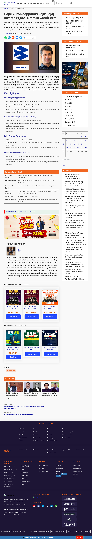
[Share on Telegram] (9, 37)
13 (74, 144)
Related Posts (9, 378)
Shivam (8, 33)
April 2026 (68, 109)
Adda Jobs (36, 450)
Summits (50, 435)
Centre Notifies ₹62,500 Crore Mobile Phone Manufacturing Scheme (74, 208)
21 (78, 148)
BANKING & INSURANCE (25, 466)
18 (67, 148)
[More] (53, 1)
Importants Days (52, 440)
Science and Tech (67, 435)
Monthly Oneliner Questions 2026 (75, 55)
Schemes (36, 435)
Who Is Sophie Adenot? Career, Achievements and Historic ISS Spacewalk (75, 215)
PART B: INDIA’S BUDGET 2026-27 (75, 27)
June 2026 (68, 103)
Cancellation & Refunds (58, 531)
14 (78, 144)
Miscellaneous (66, 438)
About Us (58, 465)
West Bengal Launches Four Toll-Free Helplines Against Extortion (74, 257)
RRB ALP (41, 468)
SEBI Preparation (9, 473)
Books (75, 477)
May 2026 (68, 106)
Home (6, 8)
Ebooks (75, 474)
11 (66, 144)
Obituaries (65, 429)
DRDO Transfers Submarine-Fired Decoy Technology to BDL (75, 221)
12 (71, 144)
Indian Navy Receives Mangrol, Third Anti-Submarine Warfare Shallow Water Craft (75, 184)
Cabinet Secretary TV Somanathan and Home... (50, 394)
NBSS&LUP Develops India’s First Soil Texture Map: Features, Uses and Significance (75, 191)
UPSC (23, 484)
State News (22, 435)
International (28, 3)
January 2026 (69, 119)
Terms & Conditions (73, 531)
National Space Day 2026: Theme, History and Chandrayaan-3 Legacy (73, 176)
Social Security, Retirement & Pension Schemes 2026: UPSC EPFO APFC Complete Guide (75, 264)
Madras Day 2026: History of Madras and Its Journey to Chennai (74, 250)
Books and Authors (38, 440)
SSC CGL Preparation (10, 478)
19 (71, 148)
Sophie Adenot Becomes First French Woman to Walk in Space (74, 228)
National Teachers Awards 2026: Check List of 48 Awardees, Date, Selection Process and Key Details (75, 199)
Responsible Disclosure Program (40, 531)
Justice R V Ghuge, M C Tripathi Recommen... (31, 394)
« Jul (63, 165)
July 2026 (68, 100)
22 (82, 148)
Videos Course (77, 471)
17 (63, 148)
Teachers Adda (23, 450)
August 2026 (73, 97)
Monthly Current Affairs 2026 (75, 51)
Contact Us (59, 468)
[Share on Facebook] (17, 37)
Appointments (11, 370)
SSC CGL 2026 (43, 471)
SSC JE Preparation (10, 476)
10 (63, 144)
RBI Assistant (8, 481)
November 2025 (70, 125)
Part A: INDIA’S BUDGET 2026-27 (74, 22)
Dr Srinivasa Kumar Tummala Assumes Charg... (12, 395)
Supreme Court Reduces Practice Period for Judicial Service (74, 272)
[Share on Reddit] (13, 37)
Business (50, 429)
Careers (61, 474)
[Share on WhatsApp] (5, 37)
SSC (22, 470)
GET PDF (80, 537)
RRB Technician (43, 465)
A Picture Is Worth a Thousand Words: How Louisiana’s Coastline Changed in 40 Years (75, 235)
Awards (35, 432)
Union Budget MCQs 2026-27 (75, 18)
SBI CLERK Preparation (11, 470)
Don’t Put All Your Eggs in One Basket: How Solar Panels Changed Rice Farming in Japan (75, 242)
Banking (36, 3)
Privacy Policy (85, 531)
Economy (50, 438)
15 (82, 144)
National (19, 3)
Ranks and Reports (67, 432)
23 (86, 148)
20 (74, 148)
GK (47, 3)
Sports (35, 429)
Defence (49, 432)
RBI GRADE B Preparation (8, 485)
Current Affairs (51, 450)
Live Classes (77, 468)
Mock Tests (76, 465)
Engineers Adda (66, 450)
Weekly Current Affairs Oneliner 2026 (73, 47)
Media (58, 471)
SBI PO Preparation (10, 467)
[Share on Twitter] (20, 37)
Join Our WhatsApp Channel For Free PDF (20, 212)
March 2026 (69, 112)
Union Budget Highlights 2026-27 (74, 32)
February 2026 (69, 115)
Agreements (36, 438)
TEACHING (24, 475)
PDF (41, 3)
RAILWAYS (24, 473)
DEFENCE (24, 478)
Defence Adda (51, 453)
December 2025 (70, 122)
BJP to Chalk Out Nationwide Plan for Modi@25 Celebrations (75, 278)
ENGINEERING (26, 481)
